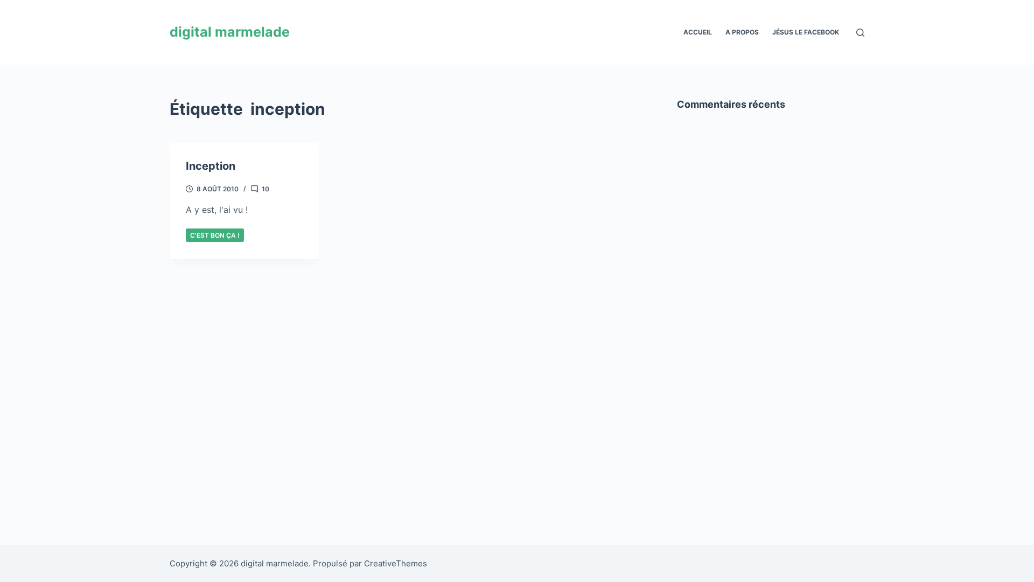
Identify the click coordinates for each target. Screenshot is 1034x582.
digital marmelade (230, 32)
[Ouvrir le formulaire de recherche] (860, 33)
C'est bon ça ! (215, 235)
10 (265, 189)
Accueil (697, 32)
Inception (210, 166)
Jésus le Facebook (805, 32)
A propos (742, 32)
